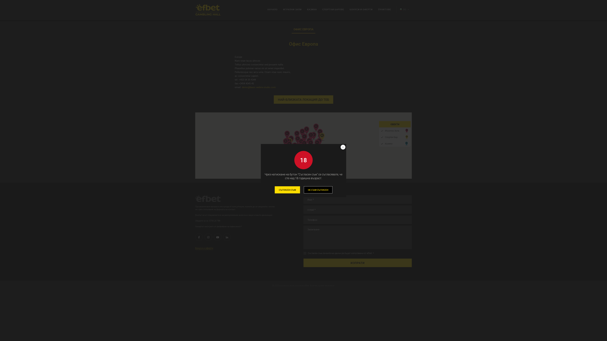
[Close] (342, 147)
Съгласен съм (287, 189)
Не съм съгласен (318, 189)
